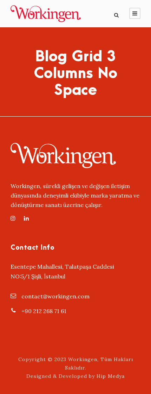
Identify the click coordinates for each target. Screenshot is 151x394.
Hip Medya (111, 376)
